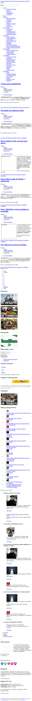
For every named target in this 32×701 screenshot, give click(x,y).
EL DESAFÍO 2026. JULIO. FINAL (15, 464)
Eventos (8, 25)
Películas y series (11, 79)
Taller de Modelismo (11, 41)
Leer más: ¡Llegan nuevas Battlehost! (9, 107)
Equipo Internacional (11, 34)
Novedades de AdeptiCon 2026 (12, 110)
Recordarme (3, 355)
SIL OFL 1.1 (23, 699)
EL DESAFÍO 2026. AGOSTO (14, 418)
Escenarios (9, 19)
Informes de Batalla (11, 23)
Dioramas (9, 42)
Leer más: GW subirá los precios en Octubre (11, 267)
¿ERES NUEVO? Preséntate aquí (15, 482)
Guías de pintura (10, 37)
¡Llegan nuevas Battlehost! (11, 84)
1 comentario (24, 137)
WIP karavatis (10, 452)
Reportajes (9, 63)
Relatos (8, 78)
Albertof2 (10, 419)
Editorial (9, 67)
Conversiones (10, 39)
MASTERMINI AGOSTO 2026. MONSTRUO (18, 423)
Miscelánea (6, 71)
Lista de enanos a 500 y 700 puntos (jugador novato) (19, 413)
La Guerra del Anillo (11, 56)
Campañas (9, 21)
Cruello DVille (11, 425)
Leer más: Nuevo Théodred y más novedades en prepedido (14, 240)
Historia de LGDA (11, 59)
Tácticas (8, 22)
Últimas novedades (11, 18)
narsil (2, 369)
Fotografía (9, 43)
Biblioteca (9, 80)
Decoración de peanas (12, 45)
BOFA (8, 72)
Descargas (9, 11)
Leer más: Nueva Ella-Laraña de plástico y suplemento (13, 204)
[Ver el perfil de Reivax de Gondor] (14, 484)
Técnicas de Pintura (11, 38)
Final (5, 288)
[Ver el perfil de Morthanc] (8, 475)
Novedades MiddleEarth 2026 (14, 485)
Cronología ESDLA (11, 75)
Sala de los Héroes (11, 62)
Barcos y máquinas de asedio (13, 46)
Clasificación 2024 (11, 31)
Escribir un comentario (23, 107)
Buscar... (3, 5)
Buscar (8, 10)
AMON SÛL (10, 29)
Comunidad (6, 55)
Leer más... (9, 510)
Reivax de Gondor (12, 487)
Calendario (9, 30)
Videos (8, 68)
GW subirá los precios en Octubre (14, 245)
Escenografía (7, 49)
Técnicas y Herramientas (12, 50)
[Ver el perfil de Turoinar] (8, 433)
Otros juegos (10, 76)
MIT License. (5, 699)
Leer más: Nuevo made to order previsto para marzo (13, 174)
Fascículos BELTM (11, 74)
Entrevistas (9, 66)
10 (4, 285)
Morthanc (10, 478)
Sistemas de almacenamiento (13, 47)
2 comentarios (25, 267)
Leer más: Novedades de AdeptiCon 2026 (10, 137)
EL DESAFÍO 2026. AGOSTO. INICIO (16, 441)
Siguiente (6, 287)
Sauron (5, 88)
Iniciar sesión (4, 356)
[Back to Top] (1, 639)
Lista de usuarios (10, 70)
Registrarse (6, 360)
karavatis (3, 367)
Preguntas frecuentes (11, 9)
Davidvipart (11, 414)
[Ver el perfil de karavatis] (8, 439)
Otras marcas (10, 26)
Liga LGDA (6, 27)
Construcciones (10, 53)
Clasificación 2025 (11, 33)
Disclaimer (9, 14)
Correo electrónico (8, 94)
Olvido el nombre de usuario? (10, 359)
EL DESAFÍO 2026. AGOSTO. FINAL (16, 429)
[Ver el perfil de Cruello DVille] (8, 422)
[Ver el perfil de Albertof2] (8, 417)
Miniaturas (6, 35)
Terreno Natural (10, 51)
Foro (5, 15)
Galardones (9, 58)
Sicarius (3, 372)
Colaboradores (10, 13)
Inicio (5, 8)
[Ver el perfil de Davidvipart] (8, 411)
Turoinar (10, 437)
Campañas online (11, 60)
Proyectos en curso (11, 64)
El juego (6, 17)
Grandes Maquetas (11, 54)
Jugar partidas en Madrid (12, 476)
